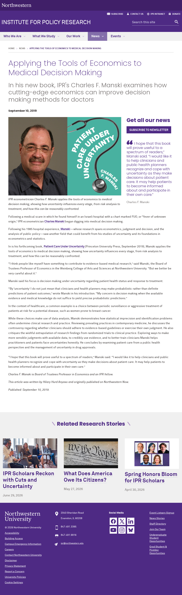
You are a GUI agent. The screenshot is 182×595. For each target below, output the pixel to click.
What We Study (44, 36)
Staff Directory (157, 524)
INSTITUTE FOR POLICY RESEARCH (46, 22)
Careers (9, 549)
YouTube (113, 530)
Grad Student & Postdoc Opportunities (158, 550)
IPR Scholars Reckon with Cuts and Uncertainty (28, 480)
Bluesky (130, 530)
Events (116, 36)
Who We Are (13, 36)
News (95, 36)
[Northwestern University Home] (16, 5)
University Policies (15, 577)
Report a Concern (14, 571)
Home (11, 49)
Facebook (113, 521)
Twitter (122, 521)
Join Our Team (157, 529)
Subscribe (117, 14)
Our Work (73, 36)
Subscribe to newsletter (148, 130)
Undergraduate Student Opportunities (158, 538)
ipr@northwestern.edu (72, 543)
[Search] (176, 22)
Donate (176, 14)
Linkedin (130, 521)
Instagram (122, 530)
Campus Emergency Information (23, 544)
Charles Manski (54, 221)
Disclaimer (11, 560)
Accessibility (12, 533)
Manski (65, 229)
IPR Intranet (158, 14)
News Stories (157, 518)
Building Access (14, 538)
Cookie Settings (14, 582)
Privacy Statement (15, 566)
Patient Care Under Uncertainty (64, 246)
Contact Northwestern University (23, 555)
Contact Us (136, 14)
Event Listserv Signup (161, 513)
